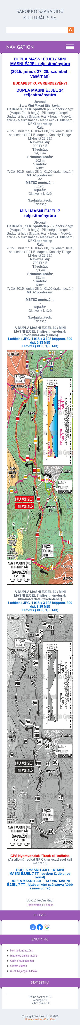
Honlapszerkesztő (35, 1019)
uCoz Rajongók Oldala (23, 971)
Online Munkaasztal (22, 960)
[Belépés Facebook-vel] (40, 927)
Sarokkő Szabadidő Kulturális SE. (40, 14)
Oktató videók (18, 965)
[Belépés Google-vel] (47, 927)
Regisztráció (34, 904)
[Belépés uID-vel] (33, 927)
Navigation (20, 47)
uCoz (52, 1019)
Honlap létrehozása (21, 950)
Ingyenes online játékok (24, 955)
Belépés (48, 904)
